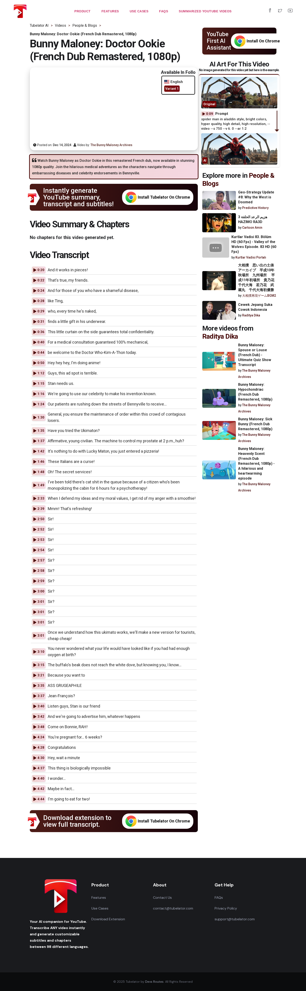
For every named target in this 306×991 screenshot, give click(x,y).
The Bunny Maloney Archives (111, 145)
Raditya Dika (251, 315)
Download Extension (108, 919)
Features (98, 897)
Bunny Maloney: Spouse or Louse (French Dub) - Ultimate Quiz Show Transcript (254, 355)
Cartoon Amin (252, 227)
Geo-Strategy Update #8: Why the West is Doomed (256, 197)
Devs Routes (154, 982)
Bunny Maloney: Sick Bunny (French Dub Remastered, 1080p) (255, 424)
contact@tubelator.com (173, 908)
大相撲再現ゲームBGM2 (259, 295)
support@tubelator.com (235, 919)
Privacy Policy (226, 908)
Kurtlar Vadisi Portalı (250, 257)
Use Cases (99, 908)
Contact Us (162, 897)
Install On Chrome (263, 41)
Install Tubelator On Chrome (164, 197)
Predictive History (255, 208)
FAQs (219, 897)
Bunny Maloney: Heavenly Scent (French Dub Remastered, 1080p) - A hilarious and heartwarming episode (256, 463)
